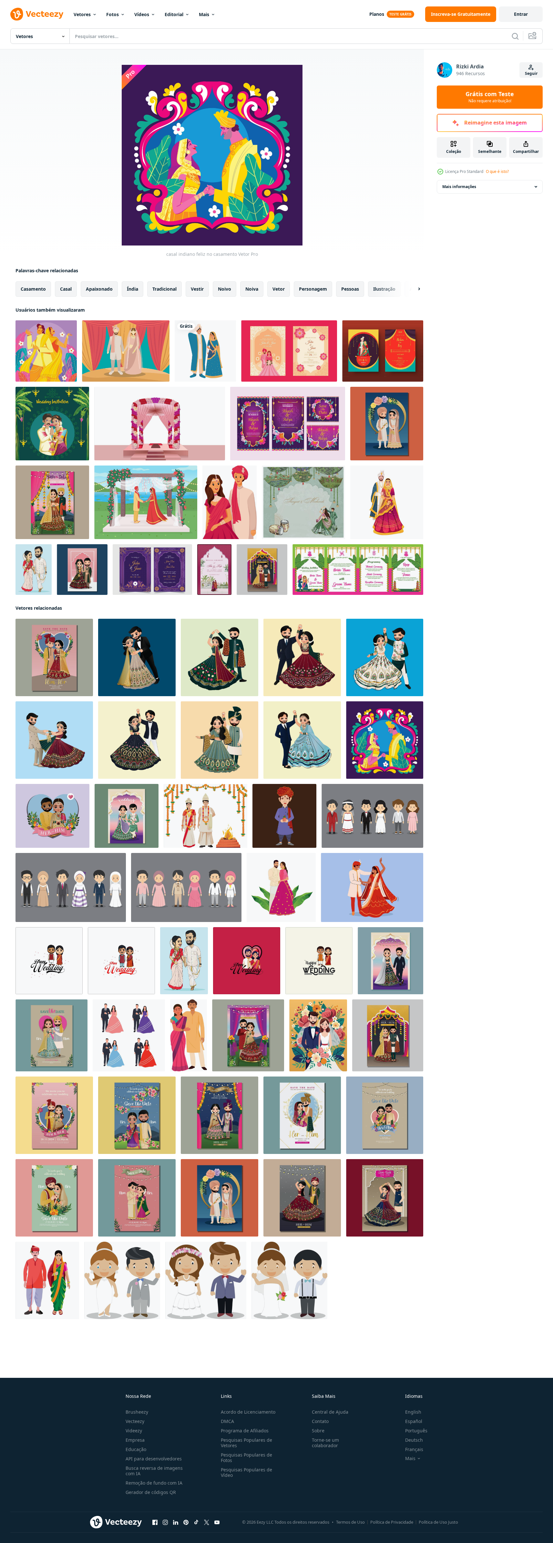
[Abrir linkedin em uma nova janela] (175, 1522)
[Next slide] (413, 289)
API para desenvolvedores (154, 1459)
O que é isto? (497, 171)
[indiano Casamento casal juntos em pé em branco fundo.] (386, 502)
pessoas (350, 289)
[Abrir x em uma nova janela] (206, 1522)
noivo (224, 289)
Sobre (318, 1431)
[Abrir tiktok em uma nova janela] (196, 1522)
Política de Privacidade (391, 1522)
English (413, 1412)
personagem (313, 289)
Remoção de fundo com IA (154, 1483)
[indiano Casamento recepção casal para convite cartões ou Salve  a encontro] (129, 1035)
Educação (136, 1449)
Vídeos (141, 14)
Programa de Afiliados (245, 1431)
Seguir (531, 73)
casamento (33, 289)
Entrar (521, 14)
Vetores (82, 14)
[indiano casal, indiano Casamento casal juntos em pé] (188, 1035)
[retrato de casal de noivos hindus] (205, 351)
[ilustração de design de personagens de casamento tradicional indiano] (229, 502)
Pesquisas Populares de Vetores (246, 1442)
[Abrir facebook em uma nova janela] (155, 1522)
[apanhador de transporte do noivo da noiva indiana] (33, 569)
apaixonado (99, 289)
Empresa (135, 1440)
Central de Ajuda (330, 1412)
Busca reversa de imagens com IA (154, 1471)
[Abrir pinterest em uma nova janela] (186, 1522)
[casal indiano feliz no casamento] (46, 351)
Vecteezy (135, 1421)
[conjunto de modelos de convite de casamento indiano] (287, 423)
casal (66, 289)
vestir (197, 289)
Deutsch (414, 1440)
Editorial (174, 14)
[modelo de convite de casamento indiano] (289, 351)
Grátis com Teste (490, 97)
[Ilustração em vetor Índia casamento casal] (125, 351)
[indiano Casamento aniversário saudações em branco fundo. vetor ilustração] (49, 960)
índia (132, 289)
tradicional (164, 289)
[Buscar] (515, 36)
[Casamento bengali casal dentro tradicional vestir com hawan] (205, 816)
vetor (278, 289)
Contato (320, 1421)
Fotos (112, 14)
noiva (251, 289)
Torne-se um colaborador (325, 1442)
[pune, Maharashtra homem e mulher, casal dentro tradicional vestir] (47, 1280)
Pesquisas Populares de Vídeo (246, 1472)
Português (416, 1431)
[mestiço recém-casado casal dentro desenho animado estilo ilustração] (122, 1280)
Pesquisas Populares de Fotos (246, 1457)
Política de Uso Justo (438, 1522)
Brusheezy (137, 1412)
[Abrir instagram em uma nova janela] (165, 1522)
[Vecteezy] (36, 14)
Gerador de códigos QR (151, 1492)
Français (414, 1449)
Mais (204, 14)
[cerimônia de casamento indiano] (145, 502)
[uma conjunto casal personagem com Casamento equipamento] (372, 816)
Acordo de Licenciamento (248, 1412)
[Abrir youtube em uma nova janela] (217, 1522)
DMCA (227, 1421)
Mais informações (459, 186)
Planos (376, 14)
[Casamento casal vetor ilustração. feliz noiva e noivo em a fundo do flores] (318, 1035)
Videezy (134, 1431)
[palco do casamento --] (159, 423)
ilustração (384, 289)
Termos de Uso (350, 1522)
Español (413, 1421)
